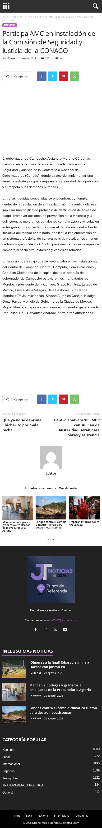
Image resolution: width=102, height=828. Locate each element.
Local (6, 757)
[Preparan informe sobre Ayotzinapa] (84, 507)
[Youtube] (65, 630)
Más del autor (68, 488)
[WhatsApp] (74, 76)
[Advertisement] (51, 120)
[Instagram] (46, 630)
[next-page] (53, 538)
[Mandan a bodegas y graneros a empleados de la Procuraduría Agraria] (17, 508)
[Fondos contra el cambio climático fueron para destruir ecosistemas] (51, 507)
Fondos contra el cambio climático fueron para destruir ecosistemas (51, 524)
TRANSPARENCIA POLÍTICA (22, 785)
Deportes (36, 672)
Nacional (18, 16)
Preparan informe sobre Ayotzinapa (84, 523)
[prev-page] (48, 538)
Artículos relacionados (40, 488)
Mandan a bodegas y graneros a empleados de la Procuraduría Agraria (16, 526)
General (7, 792)
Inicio (5, 16)
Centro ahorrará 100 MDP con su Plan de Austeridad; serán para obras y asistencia (77, 427)
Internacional (11, 764)
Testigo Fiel (10, 778)
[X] (52, 76)
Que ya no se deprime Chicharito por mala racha (22, 425)
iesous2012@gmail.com (60, 620)
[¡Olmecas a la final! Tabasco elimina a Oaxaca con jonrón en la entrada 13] (14, 669)
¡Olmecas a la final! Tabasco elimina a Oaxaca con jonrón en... (59, 664)
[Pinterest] (63, 76)
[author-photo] (51, 457)
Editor (11, 58)
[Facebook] (41, 76)
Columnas (82, 815)
